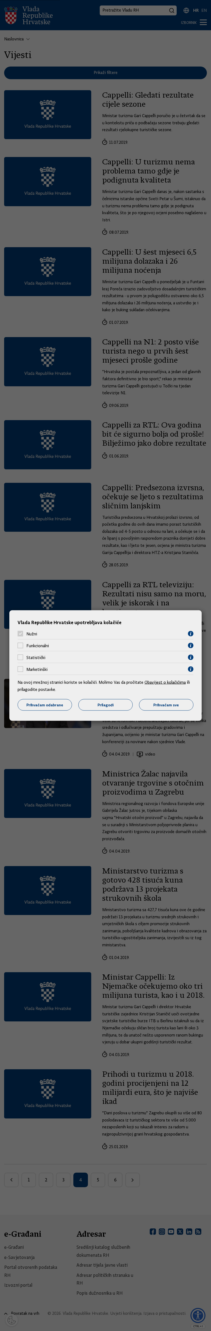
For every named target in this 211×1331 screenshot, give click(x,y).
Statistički (35, 657)
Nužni (31, 633)
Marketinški (37, 669)
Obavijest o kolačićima (165, 682)
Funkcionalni (37, 645)
